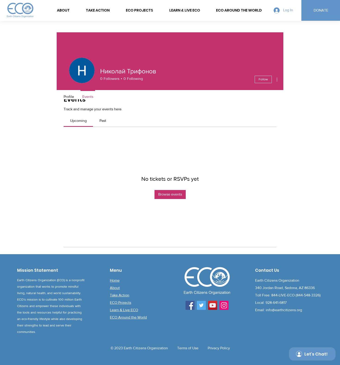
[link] (78, 121)
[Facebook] (190, 305)
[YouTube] (212, 305)
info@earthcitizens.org (284, 310)
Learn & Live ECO (124, 310)
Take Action (119, 295)
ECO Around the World (128, 317)
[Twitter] (201, 305)
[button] (239, 10)
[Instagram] (224, 305)
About (115, 288)
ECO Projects (120, 303)
